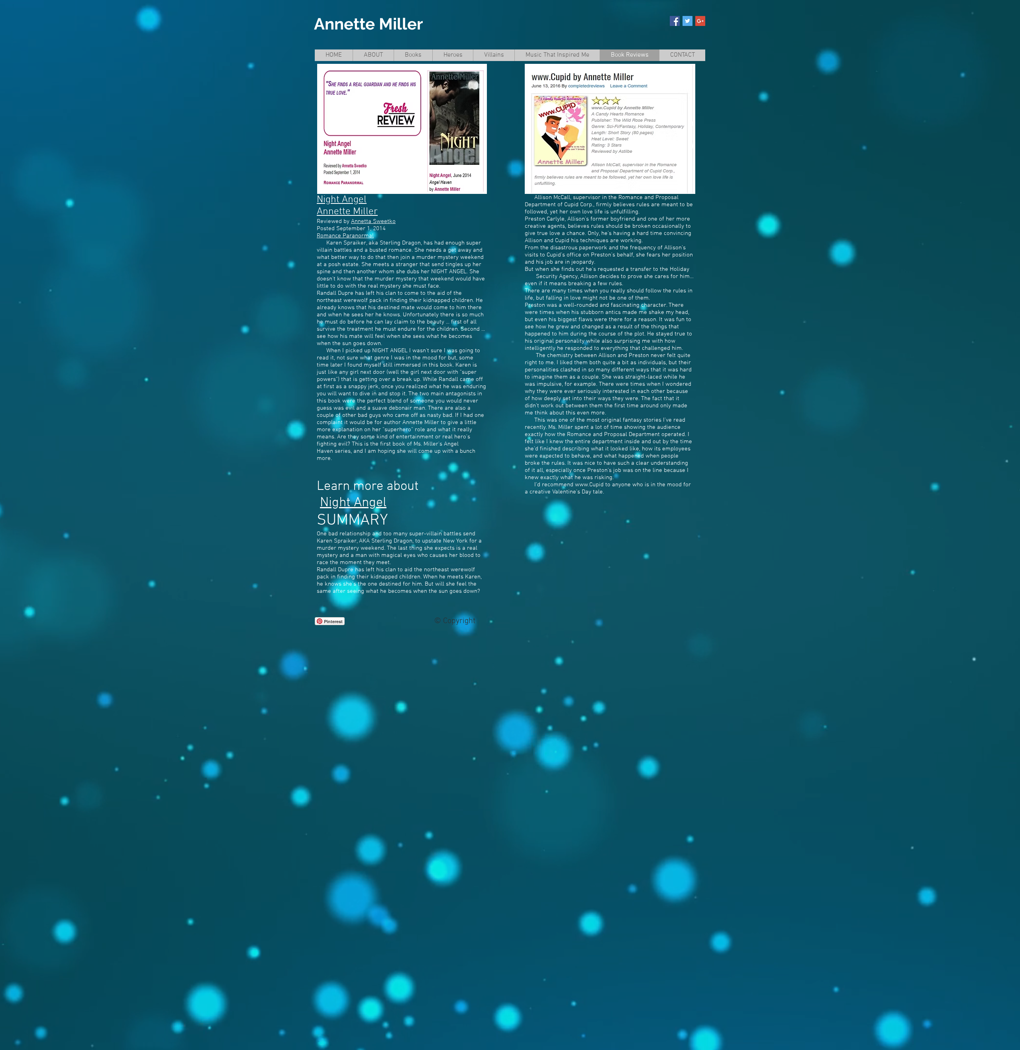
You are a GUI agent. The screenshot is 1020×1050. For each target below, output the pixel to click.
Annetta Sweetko (373, 221)
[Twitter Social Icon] (687, 21)
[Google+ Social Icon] (700, 21)
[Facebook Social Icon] (675, 21)
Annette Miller (368, 23)
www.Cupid (589, 484)
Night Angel (342, 200)
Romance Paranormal (345, 235)
